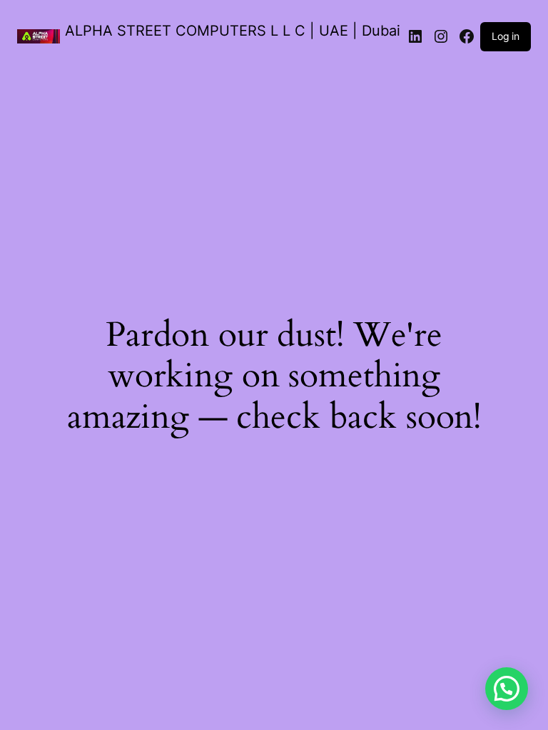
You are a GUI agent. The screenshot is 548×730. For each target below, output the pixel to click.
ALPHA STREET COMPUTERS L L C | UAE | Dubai (232, 30)
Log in (505, 36)
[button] (506, 688)
